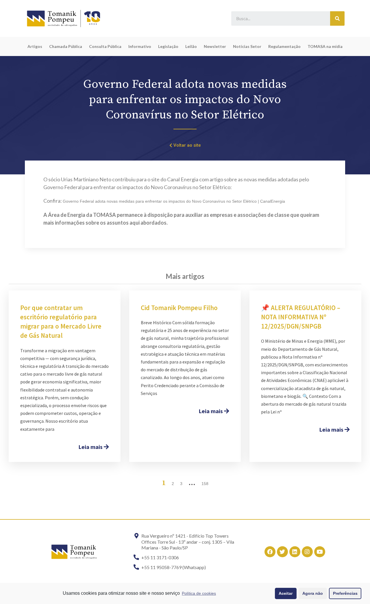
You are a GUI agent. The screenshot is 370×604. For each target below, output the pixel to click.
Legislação (168, 46)
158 (204, 483)
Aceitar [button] (286, 593)
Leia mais (91, 446)
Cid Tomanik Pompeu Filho (179, 307)
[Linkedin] (294, 551)
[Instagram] (307, 551)
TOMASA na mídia (325, 46)
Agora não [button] (312, 593)
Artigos (34, 46)
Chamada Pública (65, 46)
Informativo (139, 46)
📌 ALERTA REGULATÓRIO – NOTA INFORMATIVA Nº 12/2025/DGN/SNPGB (300, 316)
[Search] (337, 18)
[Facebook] (269, 551)
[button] (185, 145)
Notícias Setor (247, 46)
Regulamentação (284, 46)
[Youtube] (319, 551)
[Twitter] (282, 551)
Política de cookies (199, 593)
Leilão (191, 46)
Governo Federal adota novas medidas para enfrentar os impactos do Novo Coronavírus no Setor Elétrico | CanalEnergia (174, 201)
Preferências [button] (345, 593)
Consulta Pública (105, 46)
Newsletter (215, 46)
